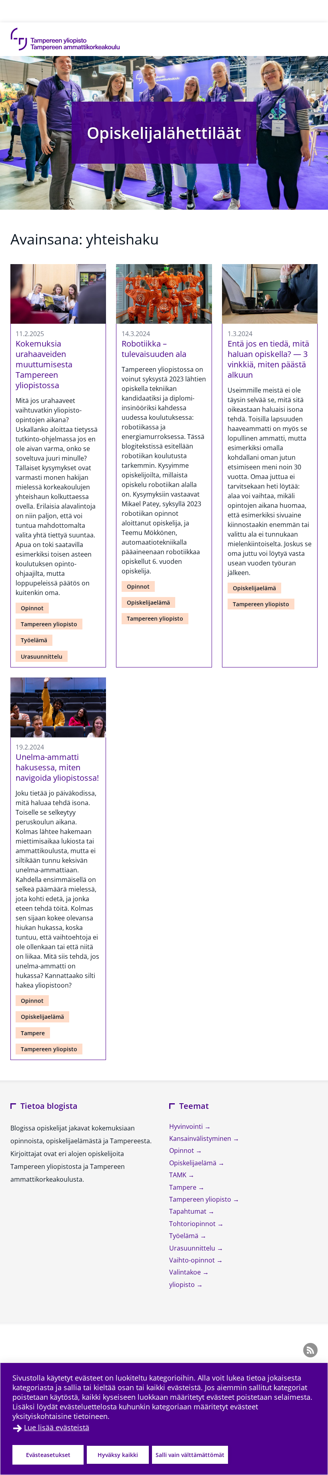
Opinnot (32, 608)
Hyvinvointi (186, 1126)
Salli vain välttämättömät (190, 1455)
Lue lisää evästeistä (56, 1427)
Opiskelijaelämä (148, 602)
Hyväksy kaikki (118, 1455)
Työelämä (34, 640)
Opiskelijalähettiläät (164, 133)
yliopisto (182, 1284)
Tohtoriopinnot (193, 1223)
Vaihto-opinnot (192, 1260)
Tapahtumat (188, 1211)
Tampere (33, 1033)
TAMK (178, 1174)
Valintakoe (185, 1272)
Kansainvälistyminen (201, 1138)
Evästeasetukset (48, 1455)
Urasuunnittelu (41, 656)
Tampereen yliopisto (49, 624)
